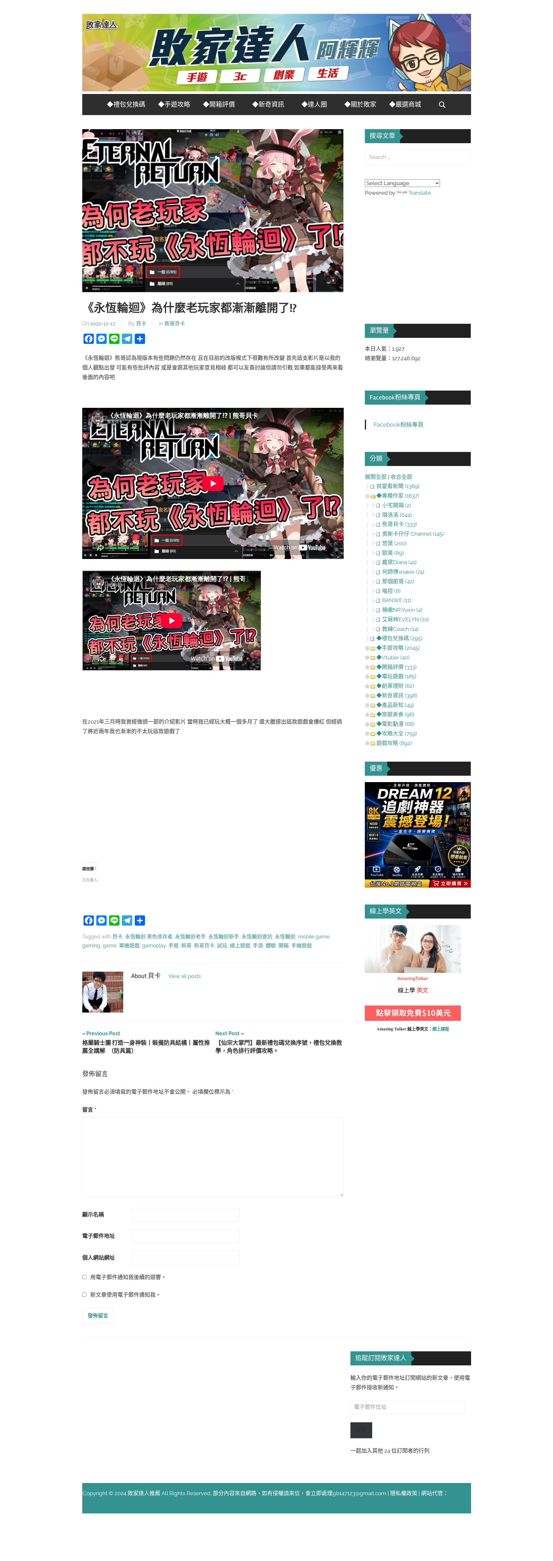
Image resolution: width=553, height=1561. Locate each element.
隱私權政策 (403, 1493)
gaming (91, 946)
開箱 (283, 946)
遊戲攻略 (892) (394, 743)
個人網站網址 (98, 1257)
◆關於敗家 (360, 105)
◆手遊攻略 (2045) (398, 648)
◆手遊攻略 (174, 105)
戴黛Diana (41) (399, 562)
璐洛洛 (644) (397, 515)
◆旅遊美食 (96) (395, 714)
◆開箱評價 (219, 105)
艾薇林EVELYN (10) (405, 619)
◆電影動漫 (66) (395, 724)
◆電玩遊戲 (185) (396, 676)
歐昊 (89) (393, 553)
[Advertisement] (213, 799)
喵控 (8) (391, 591)
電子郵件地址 (98, 1236)
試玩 (222, 946)
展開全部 (376, 477)
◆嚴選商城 (405, 105)
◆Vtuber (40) (393, 657)
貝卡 (141, 324)
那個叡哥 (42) (398, 581)
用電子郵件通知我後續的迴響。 (128, 1277)
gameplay (154, 946)
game (109, 946)
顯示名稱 (93, 1214)
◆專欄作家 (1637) (397, 496)
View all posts (184, 976)
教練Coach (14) (400, 629)
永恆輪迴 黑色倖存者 (148, 937)
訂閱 (361, 1430)
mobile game (313, 937)
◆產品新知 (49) (395, 705)
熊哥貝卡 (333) (399, 524)
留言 (89, 1110)
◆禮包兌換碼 (126, 105)
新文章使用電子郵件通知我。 (125, 1295)
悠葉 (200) (394, 543)
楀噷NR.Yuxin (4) (402, 610)
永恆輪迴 (285, 937)
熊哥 (186, 946)
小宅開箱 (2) (396, 505)
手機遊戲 (301, 946)
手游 (258, 946)
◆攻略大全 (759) (396, 733)
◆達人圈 (314, 105)
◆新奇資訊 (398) (396, 695)
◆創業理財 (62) (395, 686)
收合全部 (401, 477)
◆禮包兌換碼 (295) (399, 638)
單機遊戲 (129, 946)
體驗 (271, 946)
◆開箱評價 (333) (396, 667)
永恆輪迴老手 (190, 937)
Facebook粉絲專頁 (395, 397)
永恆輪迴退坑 (257, 937)
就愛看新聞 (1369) (398, 486)
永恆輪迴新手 (223, 937)
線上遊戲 (240, 946)
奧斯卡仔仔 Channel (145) (413, 534)
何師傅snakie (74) (403, 572)
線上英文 (376, 929)
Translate (419, 193)
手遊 (173, 946)
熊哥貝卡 (174, 324)
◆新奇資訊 (268, 105)
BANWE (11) (396, 600)
